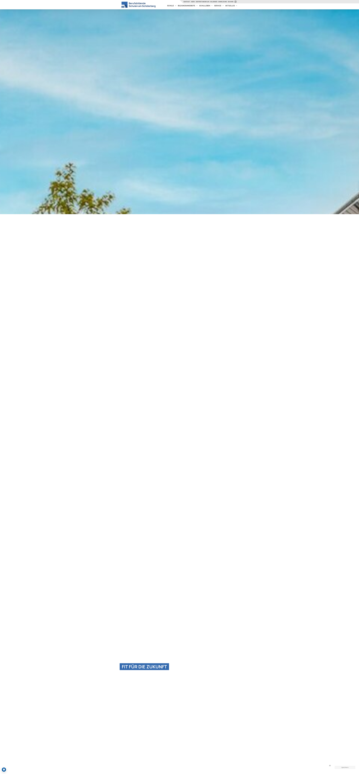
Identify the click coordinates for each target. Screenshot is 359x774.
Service (217, 5)
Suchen (230, 2)
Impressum (37, 768)
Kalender (213, 2)
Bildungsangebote (186, 5)
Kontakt (187, 2)
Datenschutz (29, 768)
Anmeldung (222, 2)
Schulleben (204, 5)
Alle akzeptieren (345, 759)
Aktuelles (230, 5)
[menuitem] (172, 5)
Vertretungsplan (202, 2)
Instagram (236, 1)
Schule (170, 5)
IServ (193, 2)
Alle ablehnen (345, 763)
